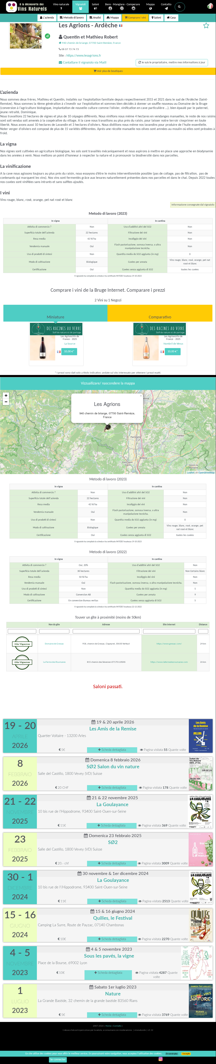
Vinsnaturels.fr (27, 6)
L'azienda (48, 17)
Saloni (95, 4)
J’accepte (186, 1054)
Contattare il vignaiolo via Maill (84, 62)
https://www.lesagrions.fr (83, 55)
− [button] (6, 401)
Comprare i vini (136, 17)
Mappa (150, 4)
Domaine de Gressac (54, 644)
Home (109, 1026)
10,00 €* (69, 351)
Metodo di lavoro (73, 17)
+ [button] (6, 395)
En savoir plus (171, 1054)
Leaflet (190, 472)
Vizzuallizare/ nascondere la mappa (108, 384)
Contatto (166, 4)
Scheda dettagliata (113, 749)
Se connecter (58, 1059)
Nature (113, 994)
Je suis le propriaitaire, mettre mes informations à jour (173, 62)
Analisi (97, 17)
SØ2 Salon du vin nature (113, 767)
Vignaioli (80, 4)
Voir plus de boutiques (109, 71)
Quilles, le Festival (112, 918)
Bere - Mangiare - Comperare (122, 4)
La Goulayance (112, 804)
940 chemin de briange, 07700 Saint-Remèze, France (91, 43)
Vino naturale (61, 4)
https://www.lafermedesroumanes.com (169, 662)
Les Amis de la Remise (112, 729)
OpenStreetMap (206, 472)
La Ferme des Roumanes (54, 662)
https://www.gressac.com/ (169, 644)
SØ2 (113, 842)
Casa (173, 17)
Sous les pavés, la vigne (109, 956)
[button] (180, 7)
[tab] (55, 313)
